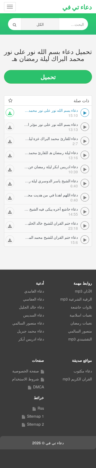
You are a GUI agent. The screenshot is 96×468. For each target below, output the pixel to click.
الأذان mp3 (83, 291)
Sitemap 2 (35, 424)
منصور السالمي (80, 331)
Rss (41, 408)
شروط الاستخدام (25, 378)
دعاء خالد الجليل (31, 307)
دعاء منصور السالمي (28, 323)
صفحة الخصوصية (25, 370)
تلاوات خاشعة (81, 307)
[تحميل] (10, 112)
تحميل (48, 76)
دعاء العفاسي (33, 299)
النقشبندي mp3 (80, 339)
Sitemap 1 (35, 416)
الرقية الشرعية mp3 (76, 299)
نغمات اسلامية (81, 315)
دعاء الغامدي (34, 291)
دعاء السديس (33, 315)
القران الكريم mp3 (77, 378)
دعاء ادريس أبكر (31, 339)
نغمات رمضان (81, 323)
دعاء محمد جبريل (30, 331)
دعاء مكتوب (83, 370)
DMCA (38, 386)
